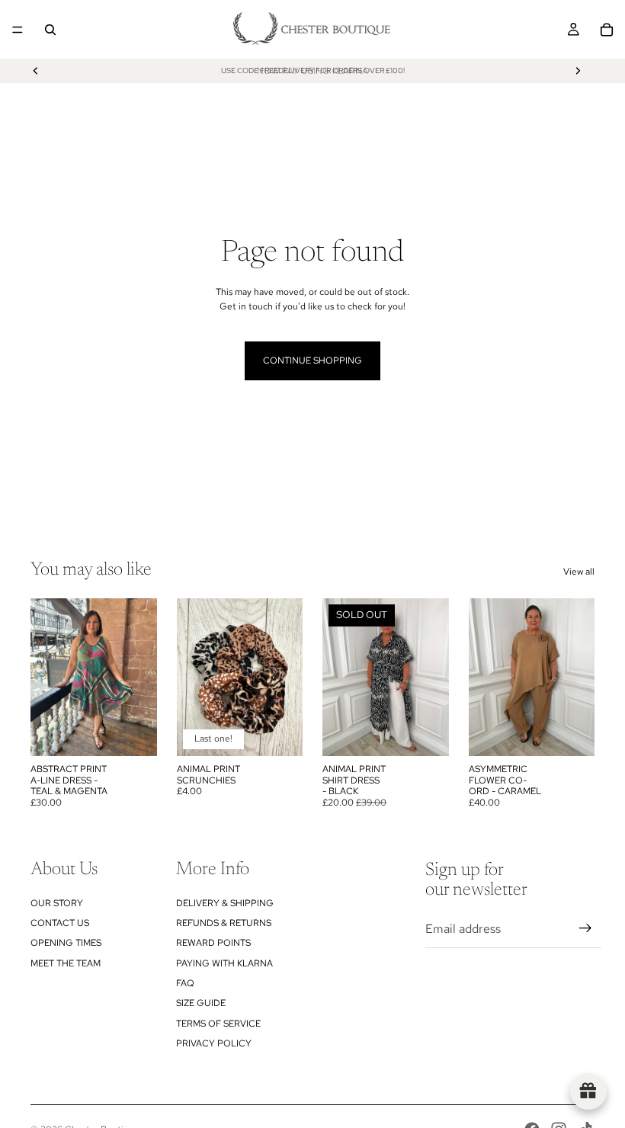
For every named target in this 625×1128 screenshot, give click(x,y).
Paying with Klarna (224, 963)
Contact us (59, 923)
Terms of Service (218, 1023)
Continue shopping (312, 360)
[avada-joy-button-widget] (588, 1091)
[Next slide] (578, 71)
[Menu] (17, 29)
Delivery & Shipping (225, 903)
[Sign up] (585, 928)
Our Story (56, 903)
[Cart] (606, 29)
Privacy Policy (214, 1043)
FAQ (185, 983)
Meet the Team (65, 963)
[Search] (50, 29)
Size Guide (201, 1003)
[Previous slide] (36, 71)
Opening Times (65, 943)
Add (146, 732)
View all (579, 572)
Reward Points (213, 943)
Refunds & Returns (223, 923)
